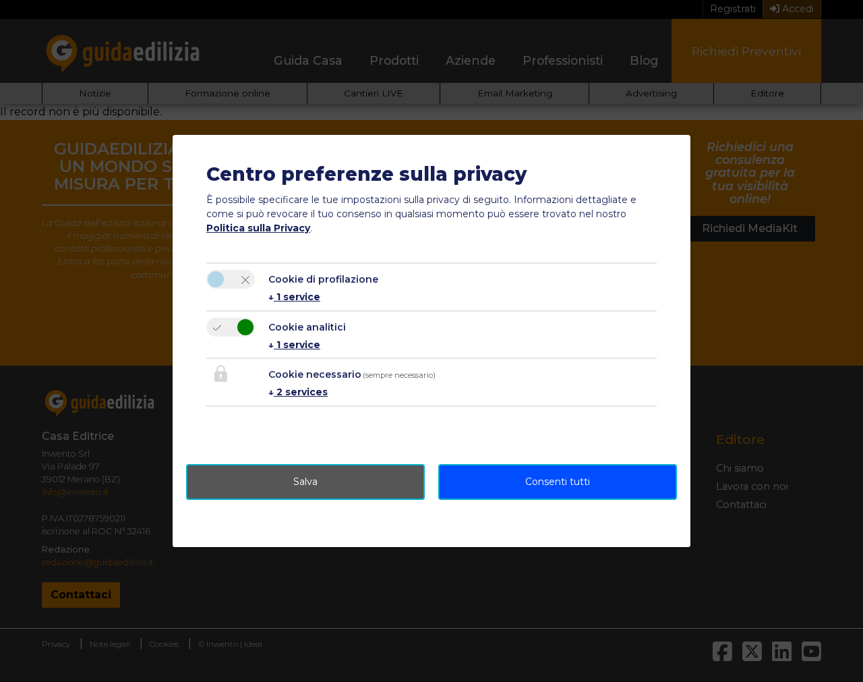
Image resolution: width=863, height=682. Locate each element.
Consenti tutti (557, 482)
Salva (305, 482)
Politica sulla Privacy (258, 228)
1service (294, 297)
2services (298, 392)
